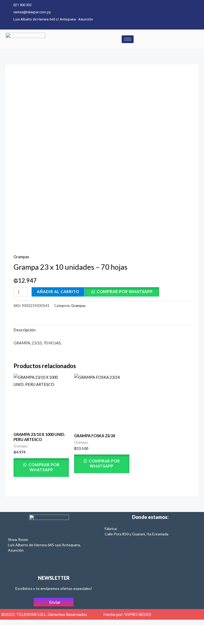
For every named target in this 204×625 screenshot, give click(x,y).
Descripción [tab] (25, 330)
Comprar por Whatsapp (124, 291)
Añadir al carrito (58, 291)
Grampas (21, 257)
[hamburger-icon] (128, 39)
